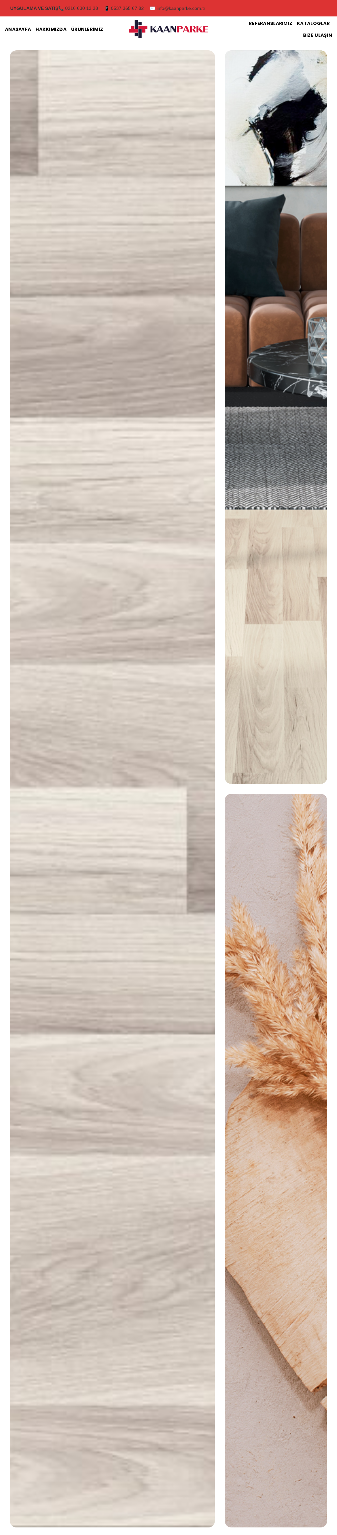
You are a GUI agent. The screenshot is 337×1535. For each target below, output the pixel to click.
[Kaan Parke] (168, 29)
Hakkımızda (51, 29)
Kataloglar (313, 23)
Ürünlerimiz (87, 29)
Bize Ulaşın (317, 35)
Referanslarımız (270, 23)
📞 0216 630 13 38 (78, 8)
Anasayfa (18, 29)
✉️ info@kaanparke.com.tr (177, 8)
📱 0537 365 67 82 (124, 8)
